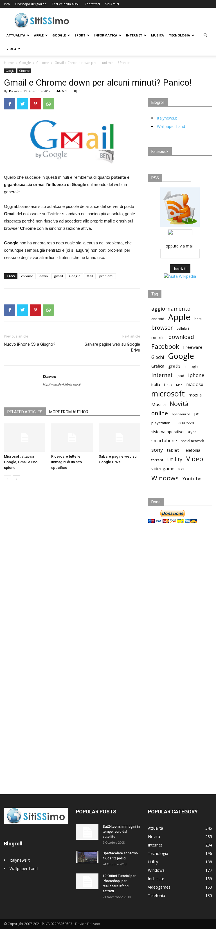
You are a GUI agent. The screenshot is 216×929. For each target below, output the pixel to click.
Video (11, 49)
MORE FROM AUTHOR (68, 412)
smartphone (164, 441)
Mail (90, 276)
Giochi (157, 357)
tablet (173, 450)
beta (198, 318)
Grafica (157, 366)
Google (59, 35)
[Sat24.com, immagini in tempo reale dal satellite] (87, 832)
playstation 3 (162, 422)
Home (9, 62)
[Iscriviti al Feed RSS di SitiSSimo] (180, 226)
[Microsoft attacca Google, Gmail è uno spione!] (24, 437)
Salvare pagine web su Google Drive (112, 347)
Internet (134, 35)
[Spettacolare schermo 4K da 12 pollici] (87, 857)
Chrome (42, 62)
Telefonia (191, 450)
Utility (174, 459)
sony (157, 450)
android (157, 318)
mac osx (194, 384)
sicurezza (185, 422)
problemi (106, 276)
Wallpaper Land (171, 126)
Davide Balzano (87, 923)
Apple (39, 35)
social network (192, 441)
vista (181, 469)
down (43, 276)
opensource (181, 414)
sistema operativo (167, 431)
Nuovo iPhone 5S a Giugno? (29, 344)
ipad (180, 375)
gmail (58, 276)
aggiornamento (170, 308)
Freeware (192, 347)
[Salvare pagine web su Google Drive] (119, 437)
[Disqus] (72, 566)
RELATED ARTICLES (24, 412)
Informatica (105, 35)
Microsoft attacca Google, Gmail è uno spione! (20, 462)
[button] (205, 35)
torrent (157, 459)
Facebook (165, 346)
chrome (27, 276)
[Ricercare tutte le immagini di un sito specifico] (72, 437)
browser (162, 328)
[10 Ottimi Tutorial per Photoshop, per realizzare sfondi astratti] (87, 881)
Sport (80, 35)
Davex (14, 91)
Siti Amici (112, 4)
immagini (191, 366)
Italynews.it (167, 118)
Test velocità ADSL (65, 4)
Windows (165, 478)
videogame (162, 469)
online (159, 413)
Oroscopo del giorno (30, 4)
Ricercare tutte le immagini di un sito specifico (66, 462)
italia (155, 384)
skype (192, 432)
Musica (157, 35)
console (158, 337)
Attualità (15, 35)
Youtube (192, 478)
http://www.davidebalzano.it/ (62, 384)
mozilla (195, 395)
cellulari (183, 328)
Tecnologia (179, 35)
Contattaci (92, 4)
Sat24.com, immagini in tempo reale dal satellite (121, 832)
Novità (179, 404)
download (181, 337)
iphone (196, 375)
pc (196, 413)
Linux (168, 384)
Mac (179, 385)
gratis (174, 366)
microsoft (168, 393)
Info (7, 4)
